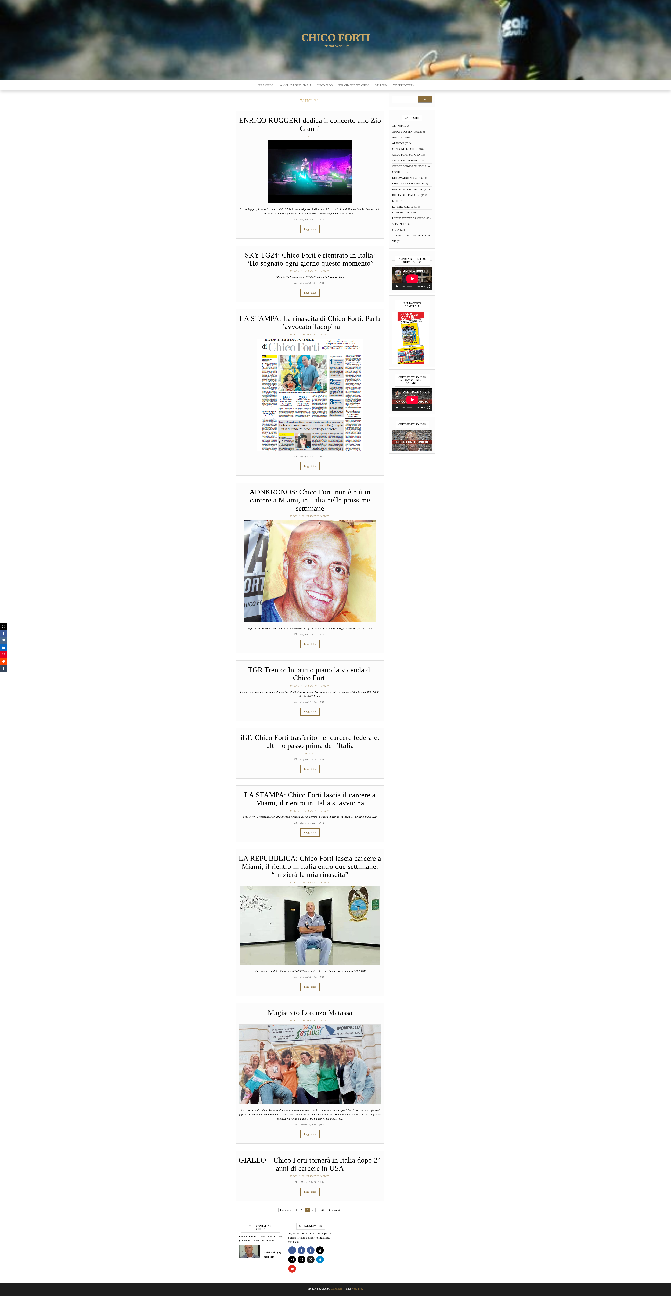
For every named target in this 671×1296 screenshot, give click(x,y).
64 (322, 1210)
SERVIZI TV (399, 224)
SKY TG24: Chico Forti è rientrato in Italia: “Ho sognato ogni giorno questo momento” (310, 259)
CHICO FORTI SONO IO (406, 154)
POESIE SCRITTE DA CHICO (408, 218)
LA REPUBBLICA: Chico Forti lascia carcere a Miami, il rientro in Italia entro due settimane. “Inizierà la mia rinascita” (310, 866)
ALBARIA (398, 126)
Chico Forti (335, 37)
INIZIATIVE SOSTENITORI (407, 189)
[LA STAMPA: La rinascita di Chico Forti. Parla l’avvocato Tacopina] (310, 394)
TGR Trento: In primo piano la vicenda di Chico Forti (310, 674)
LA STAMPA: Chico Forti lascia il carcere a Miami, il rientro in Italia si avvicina (310, 799)
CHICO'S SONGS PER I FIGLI (409, 166)
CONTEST (398, 172)
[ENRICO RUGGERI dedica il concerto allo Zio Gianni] (310, 171)
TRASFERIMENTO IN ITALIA (315, 271)
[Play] (396, 286)
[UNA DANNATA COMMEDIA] (410, 337)
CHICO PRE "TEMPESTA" (407, 160)
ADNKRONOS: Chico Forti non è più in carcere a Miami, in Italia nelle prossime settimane (310, 500)
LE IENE (397, 201)
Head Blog (357, 1288)
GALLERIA (381, 85)
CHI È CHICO (265, 85)
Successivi (334, 1210)
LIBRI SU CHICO (402, 212)
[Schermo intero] (428, 286)
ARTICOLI (294, 271)
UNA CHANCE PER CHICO (353, 85)
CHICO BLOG (325, 85)
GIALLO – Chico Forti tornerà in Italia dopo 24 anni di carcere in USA (310, 1164)
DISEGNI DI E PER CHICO (407, 183)
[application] (412, 278)
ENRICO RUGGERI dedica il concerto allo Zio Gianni (310, 124)
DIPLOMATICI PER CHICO (407, 177)
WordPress (336, 1288)
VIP (309, 136)
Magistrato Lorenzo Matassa (310, 1013)
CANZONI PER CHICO (405, 149)
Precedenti (285, 1210)
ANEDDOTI (399, 137)
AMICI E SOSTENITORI (406, 131)
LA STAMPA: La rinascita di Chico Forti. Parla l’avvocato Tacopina (310, 322)
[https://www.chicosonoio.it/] (412, 440)
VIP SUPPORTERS (403, 85)
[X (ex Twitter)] (311, 1259)
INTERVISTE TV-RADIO (406, 195)
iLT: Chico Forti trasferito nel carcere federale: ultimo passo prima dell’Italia (310, 741)
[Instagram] (320, 1250)
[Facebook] (292, 1250)
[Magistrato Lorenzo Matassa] (310, 1064)
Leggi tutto (310, 229)
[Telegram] (320, 1259)
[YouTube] (292, 1269)
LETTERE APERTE (402, 206)
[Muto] (423, 286)
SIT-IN (395, 229)
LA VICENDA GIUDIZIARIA (295, 85)
